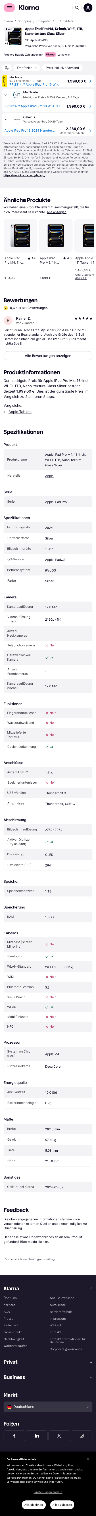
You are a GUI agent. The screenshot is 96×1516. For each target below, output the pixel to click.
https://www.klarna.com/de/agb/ (24, 175)
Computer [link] (43, 21)
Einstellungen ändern (48, 1492)
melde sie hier (38, 1241)
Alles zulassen (62, 1504)
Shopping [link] (24, 21)
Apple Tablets (19, 411)
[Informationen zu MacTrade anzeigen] (5, 94)
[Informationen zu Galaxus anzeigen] (5, 119)
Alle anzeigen (57, 212)
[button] (13, 36)
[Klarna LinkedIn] (37, 1435)
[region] (48, 1484)
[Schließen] (88, 1459)
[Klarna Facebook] (14, 1435)
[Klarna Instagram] (82, 1435)
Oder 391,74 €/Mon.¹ (72, 132)
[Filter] (7, 67)
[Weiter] (86, 248)
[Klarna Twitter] (59, 1435)
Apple (49, 476)
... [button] (57, 21)
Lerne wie (63, 54)
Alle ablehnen (33, 1504)
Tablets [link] (68, 21)
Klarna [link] (8, 21)
